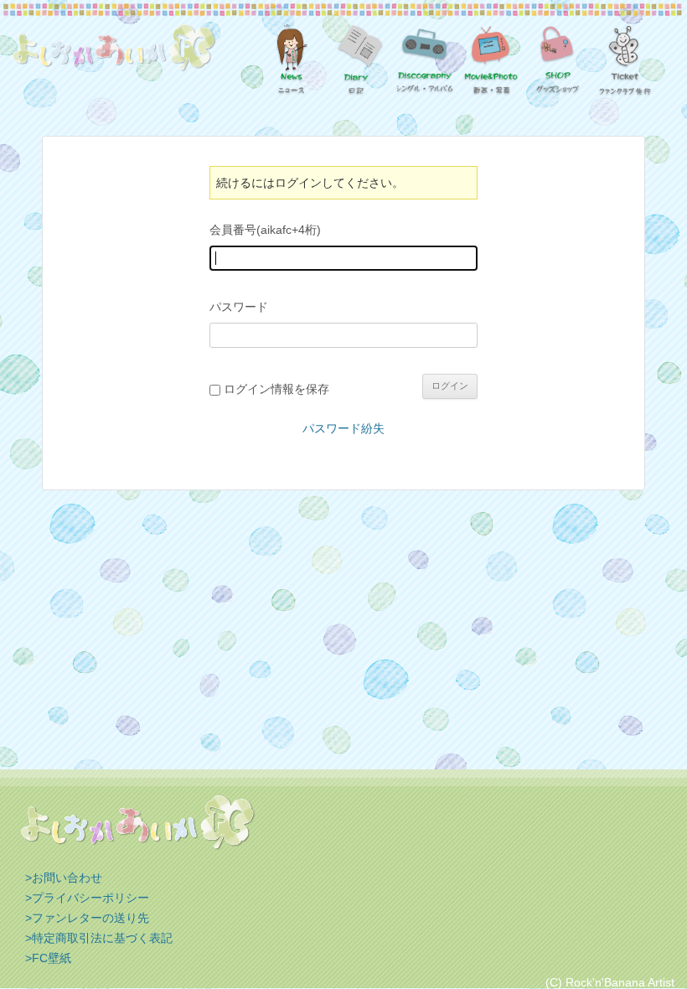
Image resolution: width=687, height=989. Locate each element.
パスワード (238, 306)
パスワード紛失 (343, 428)
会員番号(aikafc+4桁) (265, 229)
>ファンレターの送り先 (87, 917)
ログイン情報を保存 (276, 389)
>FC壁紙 (48, 958)
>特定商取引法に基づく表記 (99, 938)
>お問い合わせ (63, 877)
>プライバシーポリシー (87, 897)
